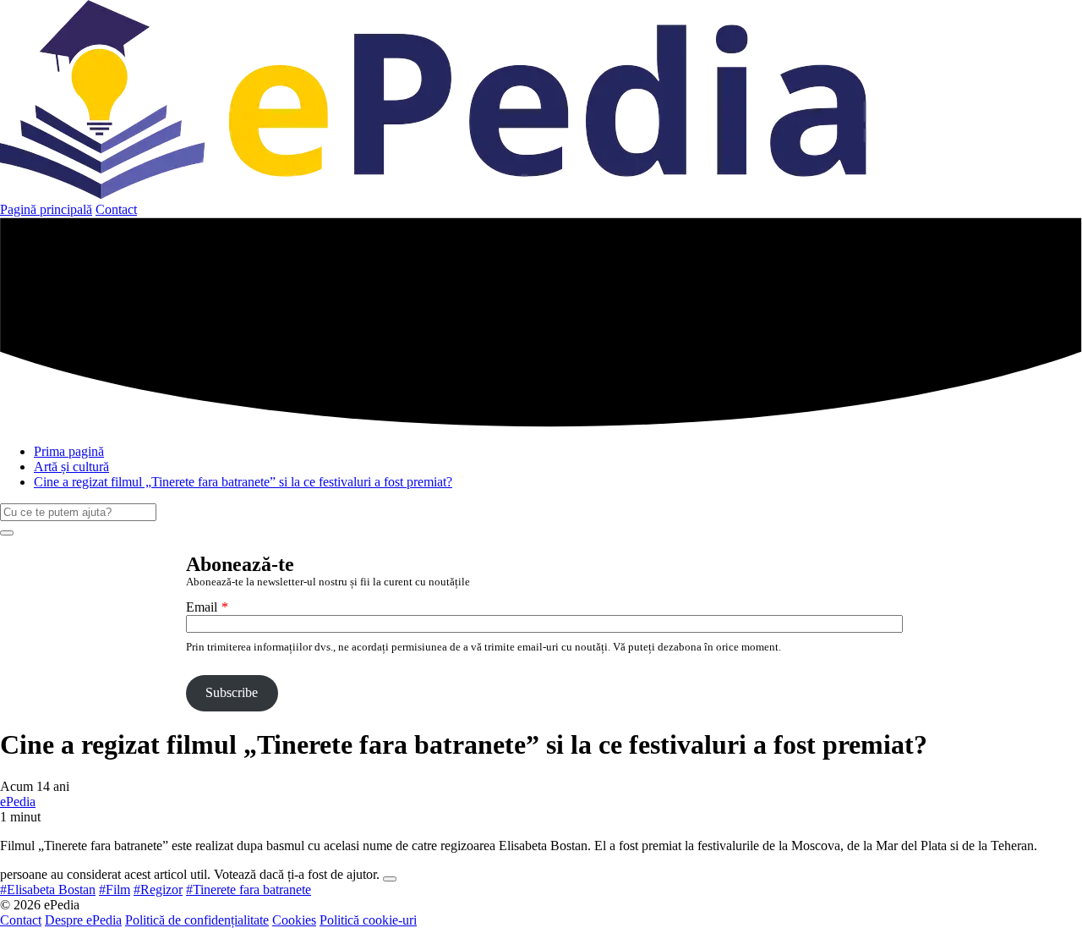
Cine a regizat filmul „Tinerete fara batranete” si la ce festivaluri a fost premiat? (243, 482)
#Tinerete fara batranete (248, 889)
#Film (114, 889)
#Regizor (158, 889)
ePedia (18, 801)
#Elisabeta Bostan (48, 889)
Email (201, 607)
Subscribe (231, 692)
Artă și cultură (71, 466)
